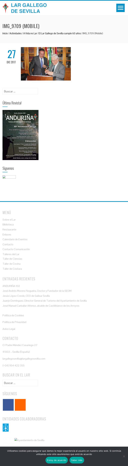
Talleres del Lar (10, 254)
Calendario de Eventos (15, 239)
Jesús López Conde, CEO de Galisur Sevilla (26, 296)
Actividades (16, 33)
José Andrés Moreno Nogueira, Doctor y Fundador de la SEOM (37, 291)
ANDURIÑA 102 (11, 286)
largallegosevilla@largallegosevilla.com (23, 358)
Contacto (7, 244)
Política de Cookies (13, 315)
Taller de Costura (12, 269)
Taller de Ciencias (12, 258)
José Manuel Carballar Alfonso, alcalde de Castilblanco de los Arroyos (40, 305)
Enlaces (6, 234)
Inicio (5, 33)
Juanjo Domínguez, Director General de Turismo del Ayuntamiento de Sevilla (44, 300)
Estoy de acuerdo (56, 460)
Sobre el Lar (9, 219)
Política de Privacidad (14, 322)
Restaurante (9, 229)
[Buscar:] (20, 90)
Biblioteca (8, 224)
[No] (124, 456)
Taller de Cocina (11, 263)
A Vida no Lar (30, 33)
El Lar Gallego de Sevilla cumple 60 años (60, 33)
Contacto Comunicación (16, 249)
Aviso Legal (8, 329)
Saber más (76, 460)
